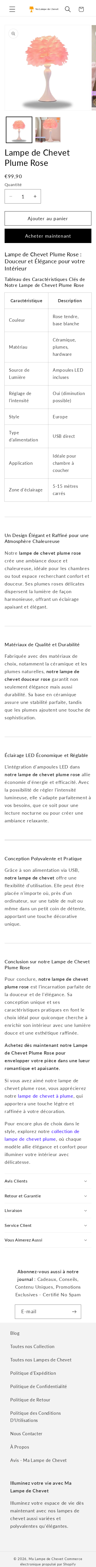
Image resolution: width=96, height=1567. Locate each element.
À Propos (19, 1447)
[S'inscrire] (74, 1312)
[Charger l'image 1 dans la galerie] (19, 130)
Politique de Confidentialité (38, 1386)
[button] (12, 9)
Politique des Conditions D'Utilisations (35, 1416)
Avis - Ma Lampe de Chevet (38, 1460)
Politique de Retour (30, 1399)
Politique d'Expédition (33, 1373)
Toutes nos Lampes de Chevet (40, 1359)
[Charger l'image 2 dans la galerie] (48, 130)
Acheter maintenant (48, 236)
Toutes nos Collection (32, 1346)
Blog (15, 1333)
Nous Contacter (26, 1433)
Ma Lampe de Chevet (46, 1559)
